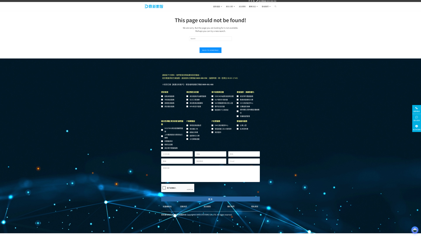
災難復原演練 (245, 106)
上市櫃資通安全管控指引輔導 (173, 136)
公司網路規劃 (195, 139)
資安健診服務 (169, 106)
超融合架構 (194, 132)
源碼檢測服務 (169, 103)
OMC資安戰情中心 (221, 125)
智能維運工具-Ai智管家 (223, 129)
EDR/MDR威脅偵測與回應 (224, 96)
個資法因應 (168, 144)
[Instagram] (251, 1)
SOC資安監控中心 (246, 103)
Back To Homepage (210, 50)
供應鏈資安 (168, 141)
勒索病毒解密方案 (246, 99)
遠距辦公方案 (195, 135)
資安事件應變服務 (246, 96)
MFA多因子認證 (195, 106)
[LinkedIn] (253, 1)
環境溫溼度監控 (195, 125)
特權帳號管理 (245, 116)
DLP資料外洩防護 (221, 99)
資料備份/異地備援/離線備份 (249, 111)
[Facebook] (249, 1)
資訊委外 (218, 132)
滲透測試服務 (169, 99)
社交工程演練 (195, 99)
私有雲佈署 (244, 129)
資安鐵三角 (194, 129)
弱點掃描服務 (169, 96)
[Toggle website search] (275, 6)
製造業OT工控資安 (221, 110)
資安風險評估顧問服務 (198, 96)
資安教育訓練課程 (196, 103)
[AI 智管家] (414, 229)
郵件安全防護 (220, 106)
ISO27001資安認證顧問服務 (173, 130)
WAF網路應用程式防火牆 (224, 103)
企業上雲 (243, 125)
